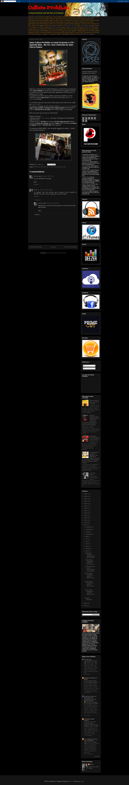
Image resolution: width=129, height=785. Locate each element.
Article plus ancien (70, 247)
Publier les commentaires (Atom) (57, 253)
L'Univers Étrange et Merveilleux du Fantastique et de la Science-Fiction (90, 698)
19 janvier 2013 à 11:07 (48, 176)
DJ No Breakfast (45, 118)
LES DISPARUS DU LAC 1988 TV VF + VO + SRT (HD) (90, 662)
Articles (86, 365)
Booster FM (86, 161)
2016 (85, 517)
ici (48, 34)
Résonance (74, 27)
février (88, 548)
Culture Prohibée (48, 8)
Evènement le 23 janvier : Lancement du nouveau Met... (90, 569)
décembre (89, 527)
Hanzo (35, 190)
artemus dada (37, 176)
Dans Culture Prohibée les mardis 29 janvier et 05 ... (90, 562)
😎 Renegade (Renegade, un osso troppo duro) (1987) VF (91, 703)
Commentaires (88, 368)
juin (87, 539)
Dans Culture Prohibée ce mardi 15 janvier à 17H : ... (90, 584)
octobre (88, 531)
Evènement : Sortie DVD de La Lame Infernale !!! (94, 437)
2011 (85, 605)
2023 (85, 501)
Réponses (38, 200)
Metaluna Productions (65, 106)
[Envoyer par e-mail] (48, 164)
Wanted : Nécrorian (88, 598)
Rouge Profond (36, 104)
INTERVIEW (37, 167)
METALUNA (62, 167)
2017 (85, 515)
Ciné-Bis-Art (87, 659)
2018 (85, 513)
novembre (89, 529)
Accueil (53, 247)
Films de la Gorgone (89, 17)
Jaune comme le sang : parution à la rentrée (90, 72)
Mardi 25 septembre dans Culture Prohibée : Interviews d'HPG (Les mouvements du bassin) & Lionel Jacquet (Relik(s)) (90, 420)
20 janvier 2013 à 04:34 (52, 203)
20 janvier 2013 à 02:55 (46, 190)
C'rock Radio (86, 166)
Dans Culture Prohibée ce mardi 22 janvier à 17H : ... (90, 576)
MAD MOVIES (55, 167)
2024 (85, 498)
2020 (85, 508)
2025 (85, 496)
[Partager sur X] (51, 164)
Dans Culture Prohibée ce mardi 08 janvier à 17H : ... (90, 592)
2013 (85, 525)
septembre (89, 534)
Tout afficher (96, 756)
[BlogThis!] (50, 164)
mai (87, 541)
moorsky (71, 781)
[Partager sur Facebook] (53, 164)
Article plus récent (36, 247)
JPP (42, 167)
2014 (85, 522)
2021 (85, 506)
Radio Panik (86, 177)
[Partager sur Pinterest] (55, 164)
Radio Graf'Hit (32, 19)
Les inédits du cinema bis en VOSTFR (90, 739)
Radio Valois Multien (89, 184)
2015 (85, 520)
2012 (85, 603)
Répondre (36, 184)
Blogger (82, 781)
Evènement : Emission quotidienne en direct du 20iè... (90, 555)
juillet (87, 536)
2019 (85, 510)
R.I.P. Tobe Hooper (92, 473)
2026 (85, 494)
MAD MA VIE (46, 167)
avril (87, 543)
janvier (88, 551)
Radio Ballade (87, 156)
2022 (85, 503)
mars (87, 546)
